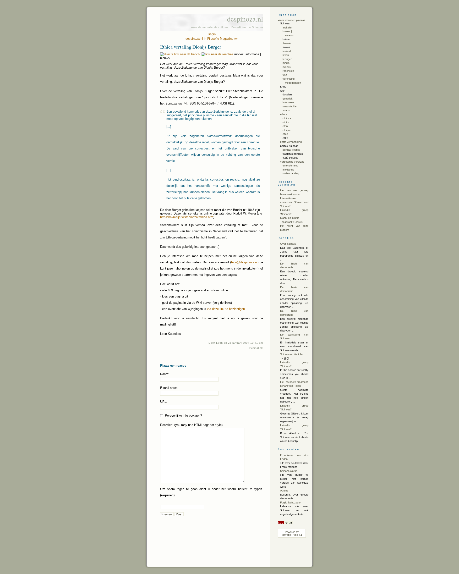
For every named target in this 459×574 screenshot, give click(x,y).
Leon (219, 342)
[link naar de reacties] (217, 54)
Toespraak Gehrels (291, 222)
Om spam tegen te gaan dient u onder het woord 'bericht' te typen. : (211, 492)
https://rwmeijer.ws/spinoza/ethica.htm (186, 217)
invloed (287, 51)
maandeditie (289, 106)
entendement (290, 165)
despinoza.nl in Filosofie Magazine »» (212, 38)
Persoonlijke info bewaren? (183, 415)
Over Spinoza (288, 243)
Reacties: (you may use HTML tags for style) (191, 425)
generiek (288, 98)
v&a (285, 74)
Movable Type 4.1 (292, 534)
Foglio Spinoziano (290, 502)
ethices (287, 118)
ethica (283, 114)
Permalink (256, 348)
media (286, 62)
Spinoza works (288, 470)
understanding (291, 173)
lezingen (287, 59)
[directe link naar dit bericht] (180, 54)
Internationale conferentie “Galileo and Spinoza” (294, 202)
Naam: (164, 374)
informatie (288, 102)
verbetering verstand (292, 161)
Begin (212, 34)
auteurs (289, 35)
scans (286, 110)
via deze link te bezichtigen (226, 309)
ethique (287, 130)
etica (285, 133)
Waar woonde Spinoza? (291, 20)
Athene (284, 490)
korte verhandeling (291, 141)
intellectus (288, 169)
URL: (163, 401)
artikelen (287, 27)
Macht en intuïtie (289, 217)
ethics (286, 122)
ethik (285, 126)
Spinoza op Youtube (291, 354)
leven (286, 55)
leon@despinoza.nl (244, 262)
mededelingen (293, 82)
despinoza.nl (245, 18)
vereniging (289, 78)
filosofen (287, 43)
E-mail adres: (169, 388)
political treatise (291, 149)
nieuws (287, 67)
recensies (288, 70)
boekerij (287, 31)
